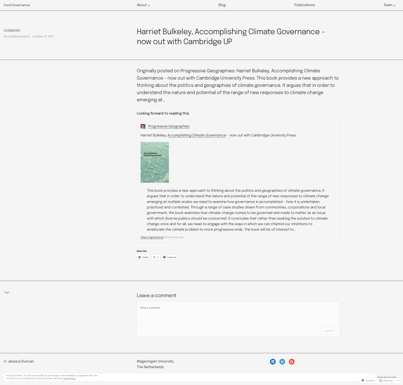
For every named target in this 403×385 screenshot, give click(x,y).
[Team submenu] (394, 5)
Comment (329, 330)
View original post (152, 237)
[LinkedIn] (273, 362)
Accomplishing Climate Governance (196, 135)
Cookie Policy (69, 378)
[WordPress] (282, 362)
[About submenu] (149, 5)
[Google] (292, 362)
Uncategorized (12, 30)
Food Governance (17, 5)
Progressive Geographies (169, 126)
